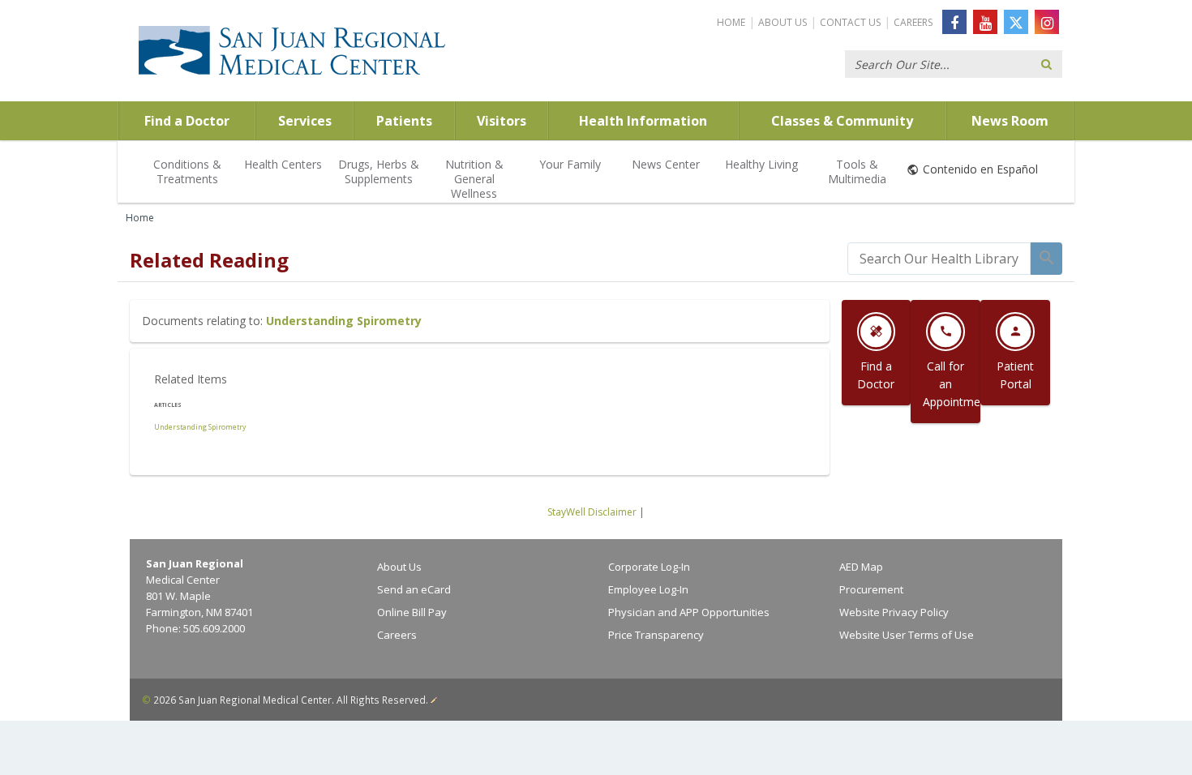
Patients (404, 121)
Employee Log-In (648, 589)
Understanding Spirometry (344, 320)
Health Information (643, 121)
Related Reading (209, 259)
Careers (913, 22)
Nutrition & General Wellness (474, 178)
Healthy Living (761, 164)
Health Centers (283, 164)
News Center (666, 164)
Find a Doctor (186, 121)
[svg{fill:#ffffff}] (1016, 22)
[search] (939, 258)
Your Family (570, 164)
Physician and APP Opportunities (689, 612)
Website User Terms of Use (906, 634)
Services (305, 121)
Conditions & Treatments (187, 171)
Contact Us (850, 22)
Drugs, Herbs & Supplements (378, 171)
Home (731, 22)
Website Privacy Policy (894, 612)
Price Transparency (656, 634)
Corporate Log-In (649, 566)
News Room (1009, 121)
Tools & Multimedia (857, 171)
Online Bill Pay (412, 612)
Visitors (501, 121)
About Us (782, 22)
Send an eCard (414, 589)
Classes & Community (842, 121)
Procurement (871, 589)
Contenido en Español (980, 169)
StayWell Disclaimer (592, 512)
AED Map (861, 566)
